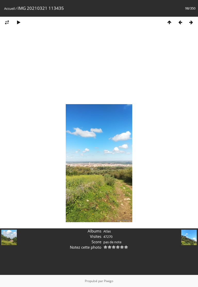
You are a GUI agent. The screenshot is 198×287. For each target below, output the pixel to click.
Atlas (107, 231)
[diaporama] (18, 22)
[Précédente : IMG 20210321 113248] (180, 22)
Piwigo (108, 281)
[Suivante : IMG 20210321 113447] (191, 22)
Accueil (9, 8)
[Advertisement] (99, 68)
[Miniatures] (169, 22)
